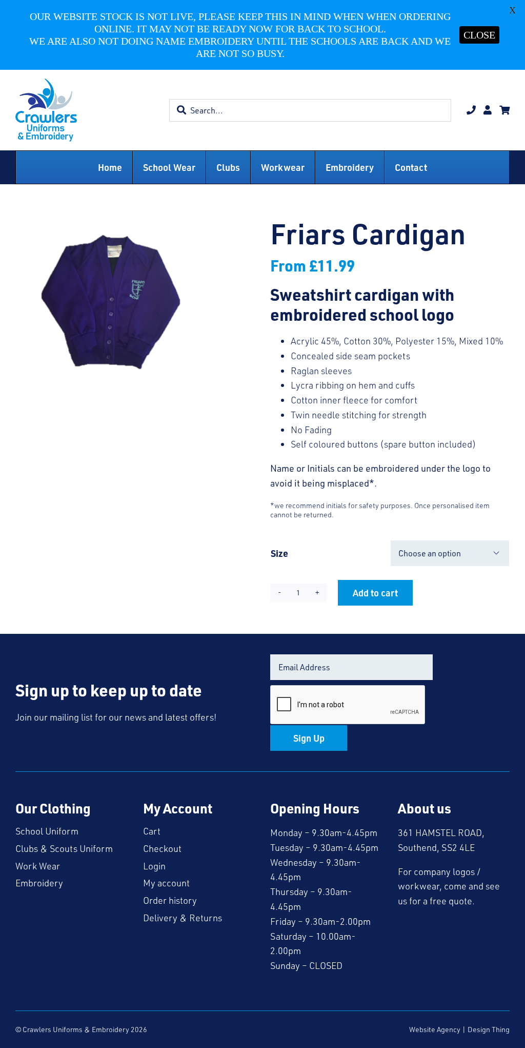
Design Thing (489, 1029)
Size (279, 553)
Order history (170, 900)
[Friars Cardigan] (105, 303)
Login (154, 865)
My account (166, 882)
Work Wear (37, 865)
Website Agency (434, 1029)
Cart (151, 831)
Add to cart (375, 592)
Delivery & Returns (182, 917)
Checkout (162, 848)
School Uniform (46, 831)
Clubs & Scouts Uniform (64, 848)
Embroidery (39, 882)
